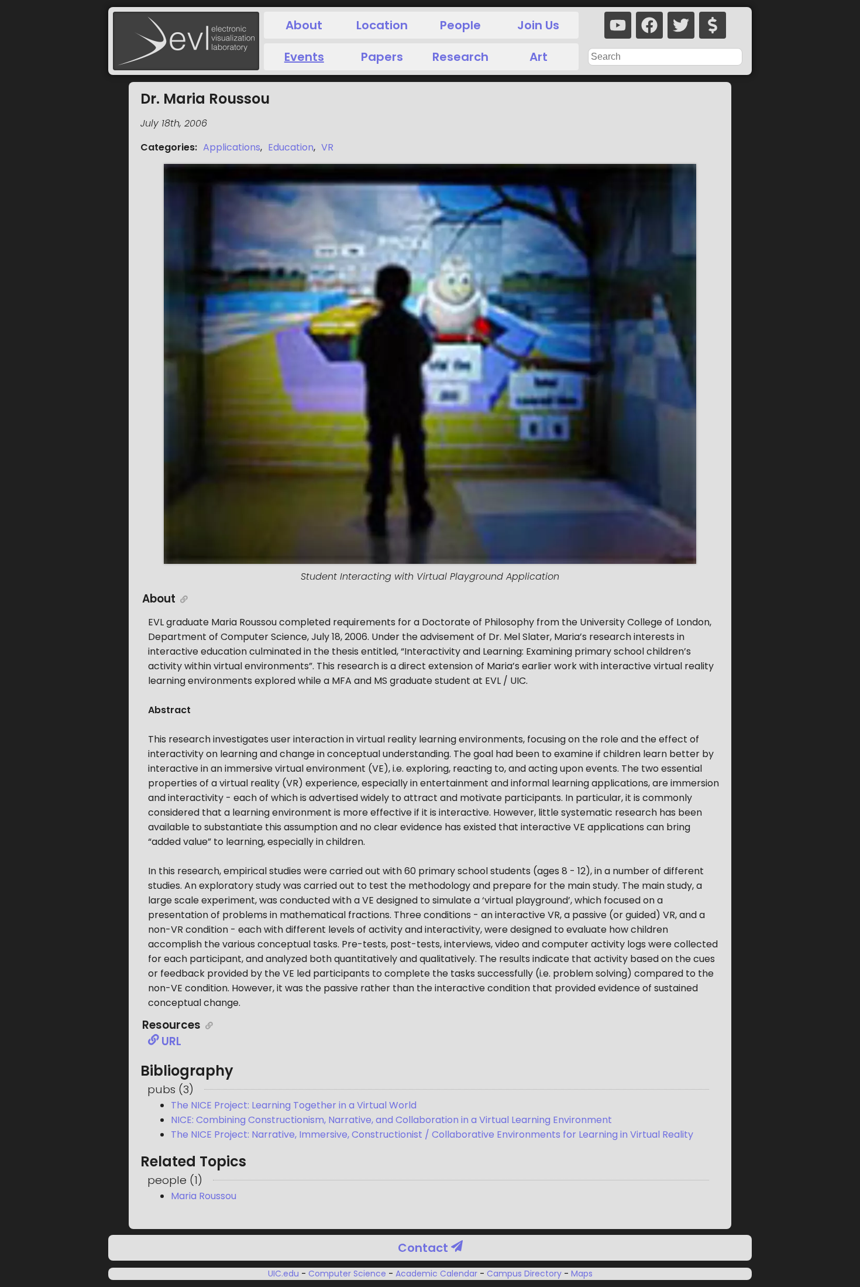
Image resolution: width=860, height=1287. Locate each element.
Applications (231, 147)
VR (327, 147)
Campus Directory (524, 1273)
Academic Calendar (436, 1273)
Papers (382, 57)
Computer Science (347, 1273)
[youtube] (617, 25)
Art (538, 57)
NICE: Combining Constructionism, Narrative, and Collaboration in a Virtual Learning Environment (391, 1120)
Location (382, 25)
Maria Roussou (203, 1196)
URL (170, 1041)
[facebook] (649, 25)
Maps (581, 1273)
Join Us (538, 25)
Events (304, 57)
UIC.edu (284, 1273)
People (460, 25)
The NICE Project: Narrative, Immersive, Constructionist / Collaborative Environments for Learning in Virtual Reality (432, 1134)
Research (460, 57)
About (303, 25)
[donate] (712, 25)
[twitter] (681, 25)
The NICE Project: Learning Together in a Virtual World (294, 1105)
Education (291, 147)
